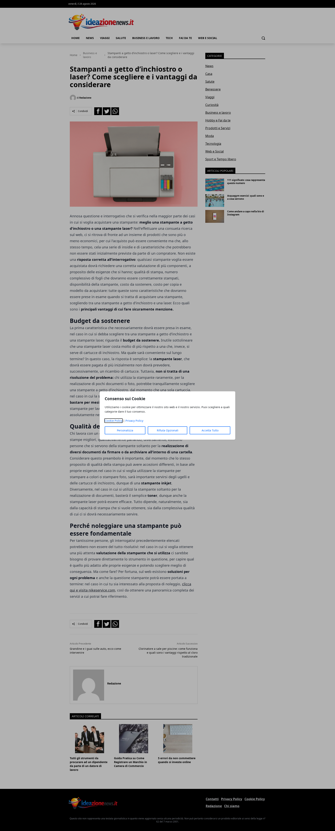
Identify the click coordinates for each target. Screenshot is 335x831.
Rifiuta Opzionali (167, 430)
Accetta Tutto (210, 430)
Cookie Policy (113, 420)
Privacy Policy (134, 420)
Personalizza (125, 430)
